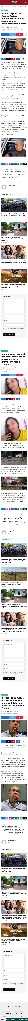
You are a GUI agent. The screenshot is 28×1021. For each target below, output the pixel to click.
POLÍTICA (21, 1011)
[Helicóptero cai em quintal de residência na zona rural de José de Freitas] (14, 574)
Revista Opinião (22, 1016)
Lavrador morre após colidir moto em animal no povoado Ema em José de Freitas (7, 829)
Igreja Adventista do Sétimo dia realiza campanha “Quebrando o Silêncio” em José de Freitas (13, 215)
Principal (5, 1011)
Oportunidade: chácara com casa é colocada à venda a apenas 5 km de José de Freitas (14, 239)
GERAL (10, 1011)
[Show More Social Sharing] (25, 34)
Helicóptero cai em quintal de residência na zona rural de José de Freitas (13, 583)
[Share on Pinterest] (19, 34)
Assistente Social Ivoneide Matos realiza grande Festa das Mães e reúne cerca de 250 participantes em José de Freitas (13, 262)
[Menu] (2, 2)
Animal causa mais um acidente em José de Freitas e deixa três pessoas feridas (20, 174)
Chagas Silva (9, 27)
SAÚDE (20, 1013)
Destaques (4, 10)
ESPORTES (8, 1013)
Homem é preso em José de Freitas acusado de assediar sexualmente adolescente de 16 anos (20, 520)
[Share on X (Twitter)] (12, 34)
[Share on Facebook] (5, 34)
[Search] (26, 2)
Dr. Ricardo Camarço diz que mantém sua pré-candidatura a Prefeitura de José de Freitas (7, 520)
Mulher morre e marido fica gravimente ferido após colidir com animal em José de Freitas (8, 175)
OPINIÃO (15, 1013)
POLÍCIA (16, 1011)
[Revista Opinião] (14, 2)
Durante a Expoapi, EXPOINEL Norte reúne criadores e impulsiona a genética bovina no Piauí (13, 286)
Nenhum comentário (18, 29)
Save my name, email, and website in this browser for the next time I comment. (14, 329)
